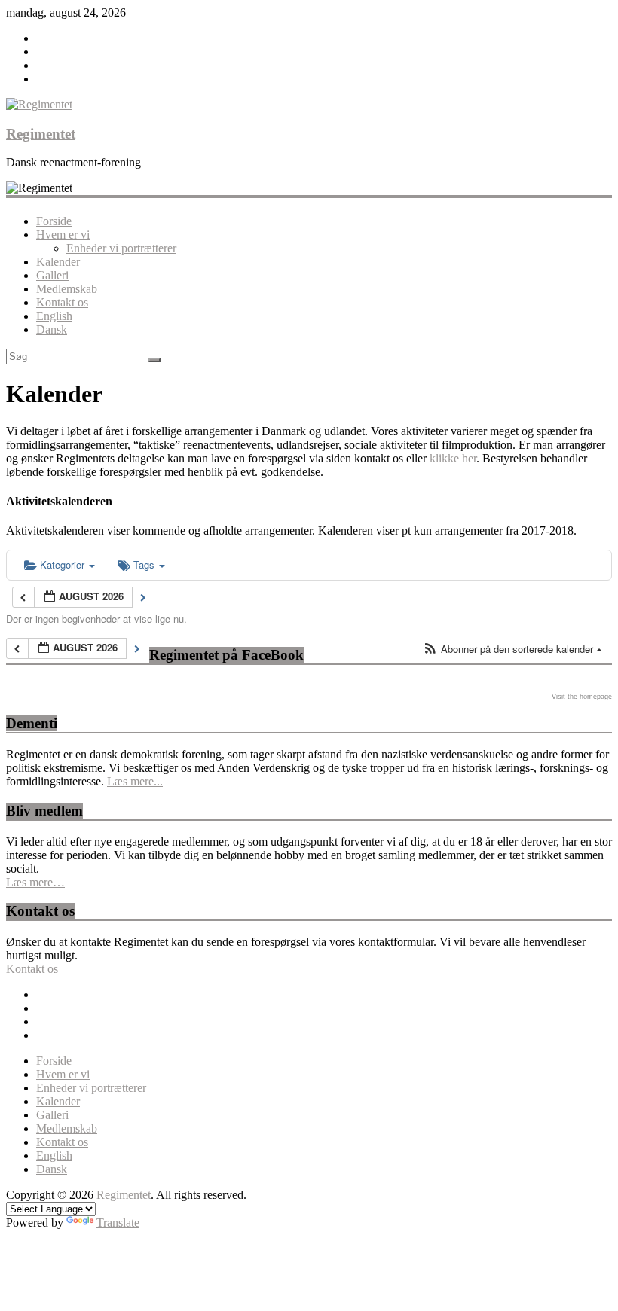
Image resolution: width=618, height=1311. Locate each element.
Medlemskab (66, 288)
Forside (54, 221)
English (54, 315)
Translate (117, 1222)
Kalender (58, 261)
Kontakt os (62, 302)
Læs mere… (35, 882)
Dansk (51, 329)
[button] (512, 649)
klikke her (453, 458)
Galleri (52, 275)
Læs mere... (135, 781)
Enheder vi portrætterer (121, 248)
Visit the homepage (582, 696)
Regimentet (40, 134)
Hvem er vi (63, 234)
